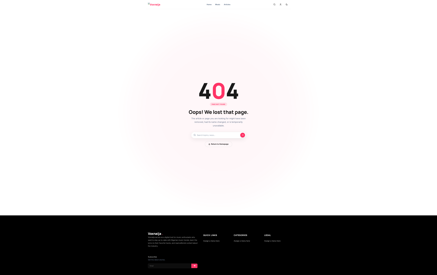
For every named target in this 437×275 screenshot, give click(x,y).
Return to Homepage (220, 144)
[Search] (274, 4)
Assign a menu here (211, 241)
